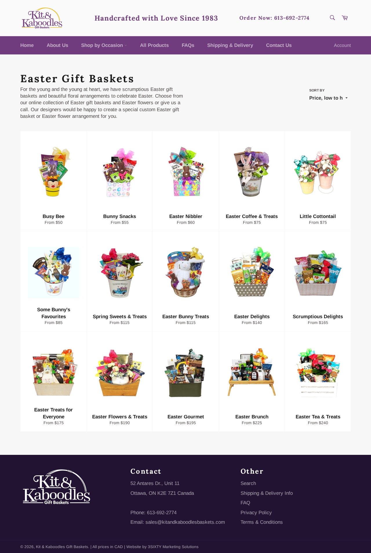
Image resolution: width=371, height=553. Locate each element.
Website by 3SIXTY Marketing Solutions (162, 547)
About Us (57, 45)
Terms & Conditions (262, 522)
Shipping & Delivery (230, 45)
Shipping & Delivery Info (267, 493)
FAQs (188, 45)
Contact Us (279, 45)
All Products (154, 45)
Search (248, 483)
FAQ (245, 503)
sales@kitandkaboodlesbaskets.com (185, 522)
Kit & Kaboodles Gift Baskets (62, 547)
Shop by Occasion (102, 45)
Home (27, 45)
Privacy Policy (256, 512)
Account (342, 45)
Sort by (317, 90)
